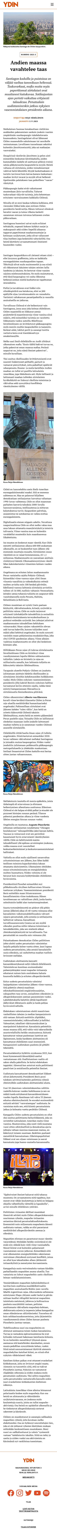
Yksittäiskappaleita (28, 1511)
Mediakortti (29, 1477)
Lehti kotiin (28, 1509)
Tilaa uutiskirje (28, 1527)
